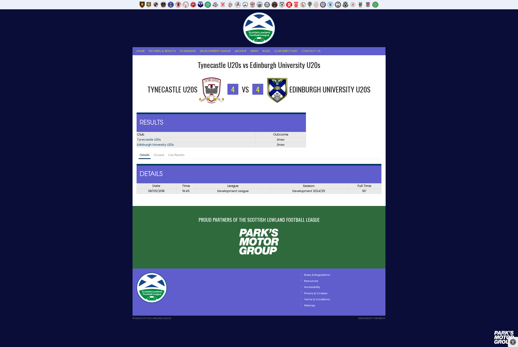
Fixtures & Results (162, 51)
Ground (159, 155)
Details (145, 155)
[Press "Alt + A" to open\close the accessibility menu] (513, 342)
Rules (266, 51)
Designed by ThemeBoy (371, 318)
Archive (240, 51)
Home (141, 51)
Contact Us (311, 51)
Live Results (176, 155)
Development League (215, 51)
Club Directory (286, 51)
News (254, 51)
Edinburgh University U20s (155, 145)
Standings (188, 51)
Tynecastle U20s (149, 140)
